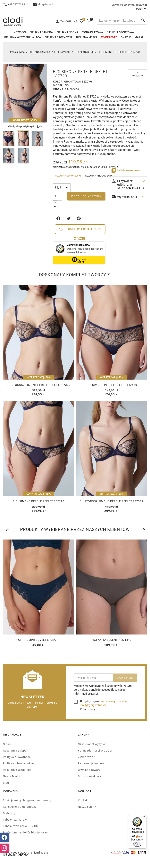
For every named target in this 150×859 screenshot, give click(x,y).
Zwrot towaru (87, 757)
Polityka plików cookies (18, 763)
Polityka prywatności (17, 757)
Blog (6, 782)
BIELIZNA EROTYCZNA (58, 37)
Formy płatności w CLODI (95, 750)
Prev (7, 529)
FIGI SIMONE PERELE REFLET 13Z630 (111, 385)
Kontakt (83, 800)
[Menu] (143, 817)
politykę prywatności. (93, 705)
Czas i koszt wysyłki (91, 744)
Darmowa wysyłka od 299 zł (129, 4)
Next (143, 529)
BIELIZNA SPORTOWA (120, 32)
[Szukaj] (143, 20)
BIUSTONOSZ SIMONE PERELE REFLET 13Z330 (38, 385)
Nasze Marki (11, 776)
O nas (7, 744)
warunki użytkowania (114, 701)
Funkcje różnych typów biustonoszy (27, 800)
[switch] (137, 844)
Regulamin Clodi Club (17, 770)
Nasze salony (87, 806)
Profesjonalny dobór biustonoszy (25, 832)
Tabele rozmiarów (15, 819)
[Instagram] (4, 848)
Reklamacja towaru (91, 763)
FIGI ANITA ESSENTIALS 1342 (111, 640)
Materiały (9, 813)
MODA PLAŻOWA (92, 32)
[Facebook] (4, 837)
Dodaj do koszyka (86, 196)
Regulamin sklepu (15, 750)
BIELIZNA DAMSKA (41, 32)
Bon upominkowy (89, 776)
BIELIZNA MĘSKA (86, 37)
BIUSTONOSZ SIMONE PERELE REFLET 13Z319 (111, 501)
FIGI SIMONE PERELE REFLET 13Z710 (38, 501)
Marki (139, 37)
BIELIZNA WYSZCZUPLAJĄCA (22, 37)
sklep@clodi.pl (47, 4)
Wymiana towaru (89, 770)
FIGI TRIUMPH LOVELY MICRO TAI (39, 640)
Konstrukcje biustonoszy (19, 806)
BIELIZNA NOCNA (67, 32)
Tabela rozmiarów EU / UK (20, 826)
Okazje (126, 37)
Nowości (19, 32)
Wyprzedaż (109, 37)
